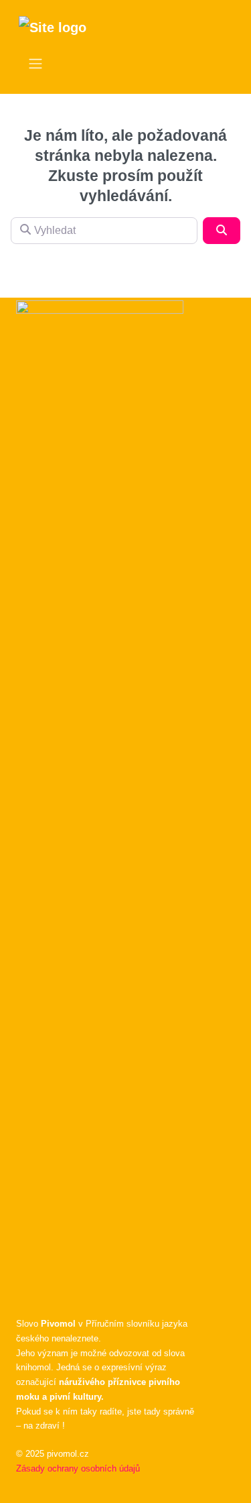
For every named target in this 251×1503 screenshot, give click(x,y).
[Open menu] (35, 64)
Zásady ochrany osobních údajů (78, 1468)
